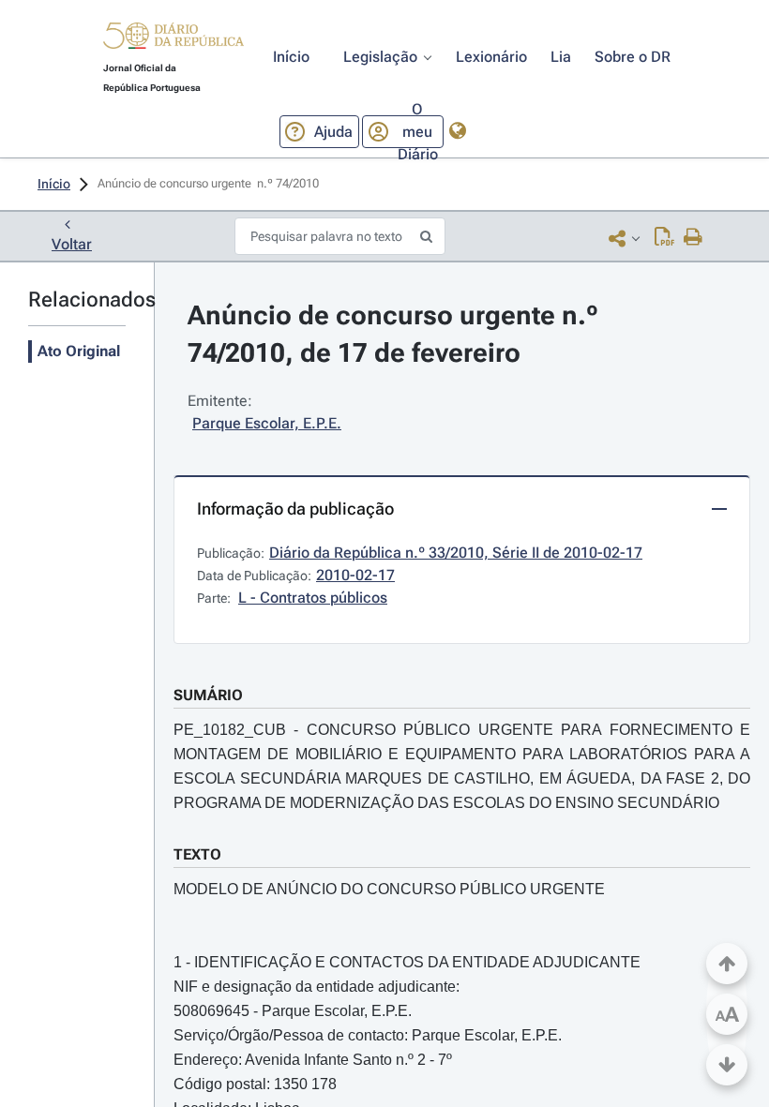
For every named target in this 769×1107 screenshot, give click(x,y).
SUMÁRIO (208, 695)
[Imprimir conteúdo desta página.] (693, 238)
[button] (173, 38)
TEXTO (197, 854)
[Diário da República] (173, 39)
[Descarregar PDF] (664, 238)
